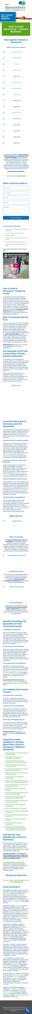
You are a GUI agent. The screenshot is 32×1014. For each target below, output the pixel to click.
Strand (16, 976)
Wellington (21, 990)
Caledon (15, 900)
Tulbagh (6, 984)
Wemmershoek (7, 992)
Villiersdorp (14, 989)
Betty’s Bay (6, 893)
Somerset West (18, 975)
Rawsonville (6, 966)
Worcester (25, 995)
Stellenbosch (15, 978)
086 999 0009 (21, 176)
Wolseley (18, 995)
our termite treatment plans (15, 508)
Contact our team (20, 345)
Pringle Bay (15, 964)
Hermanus (23, 927)
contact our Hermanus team (12, 732)
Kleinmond (6, 937)
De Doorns (18, 905)
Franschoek (25, 912)
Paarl (4, 958)
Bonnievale (21, 895)
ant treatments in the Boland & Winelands (13, 455)
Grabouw (19, 918)
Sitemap (19, 1011)
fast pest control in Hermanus (14, 680)
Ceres (11, 901)
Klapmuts (6, 940)
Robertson (6, 969)
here (16, 853)
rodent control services (21, 490)
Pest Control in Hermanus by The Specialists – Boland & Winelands (14, 863)
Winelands (16, 672)
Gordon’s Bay (23, 916)
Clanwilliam (17, 901)
